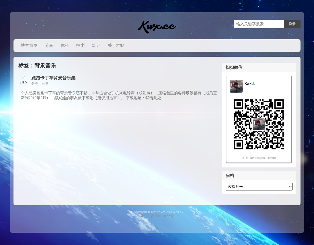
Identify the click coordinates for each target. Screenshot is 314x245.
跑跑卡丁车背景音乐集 (53, 77)
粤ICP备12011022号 (157, 216)
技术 (80, 45)
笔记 (96, 45)
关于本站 (116, 45)
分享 (49, 45)
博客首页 (29, 45)
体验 (65, 45)
